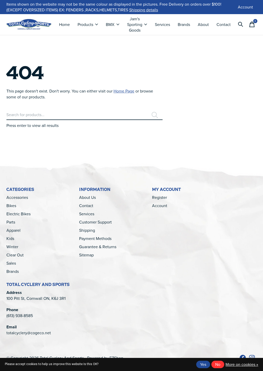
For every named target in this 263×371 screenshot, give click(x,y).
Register (159, 197)
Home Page (124, 91)
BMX (110, 24)
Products (85, 24)
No (217, 364)
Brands (184, 24)
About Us (87, 197)
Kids (10, 238)
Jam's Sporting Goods (134, 24)
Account (159, 205)
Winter (12, 246)
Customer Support (95, 222)
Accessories (17, 197)
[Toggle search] (241, 24)
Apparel (13, 230)
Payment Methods (95, 238)
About (203, 24)
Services (162, 24)
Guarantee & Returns (97, 246)
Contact (224, 24)
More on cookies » (242, 364)
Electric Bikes (18, 214)
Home (64, 24)
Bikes (11, 205)
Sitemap (86, 255)
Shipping (87, 230)
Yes (203, 364)
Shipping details (143, 10)
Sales (11, 263)
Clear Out (15, 255)
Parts (10, 222)
